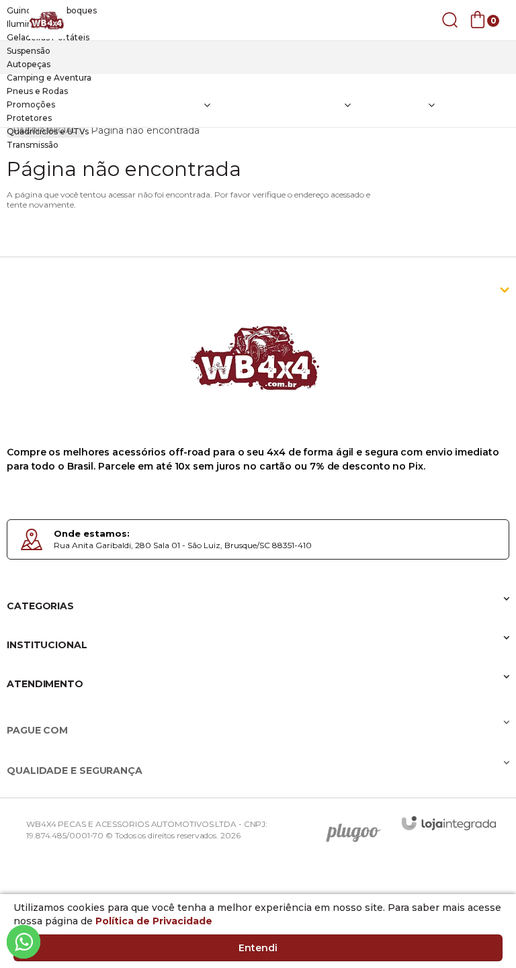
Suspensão (28, 51)
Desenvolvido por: (358, 828)
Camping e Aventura (49, 78)
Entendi (258, 948)
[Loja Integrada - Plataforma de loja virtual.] (449, 823)
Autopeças (28, 64)
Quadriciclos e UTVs (48, 131)
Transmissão (32, 145)
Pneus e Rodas (37, 91)
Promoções (31, 104)
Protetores (29, 118)
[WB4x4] (47, 20)
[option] (258, 10)
